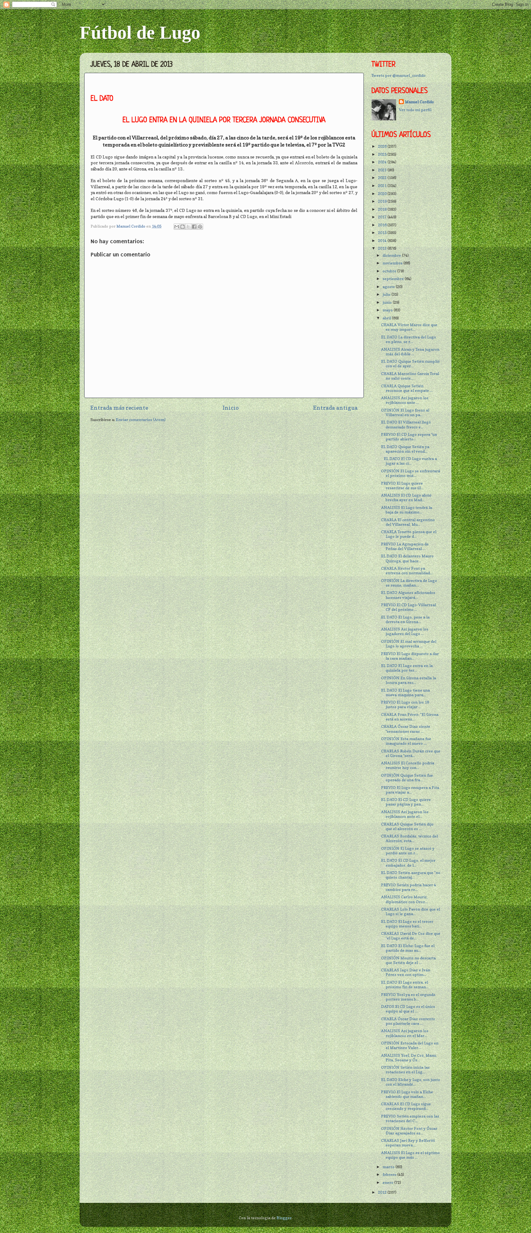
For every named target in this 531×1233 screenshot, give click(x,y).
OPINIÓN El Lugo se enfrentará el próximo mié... (410, 473)
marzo (389, 1167)
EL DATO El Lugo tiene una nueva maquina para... (405, 692)
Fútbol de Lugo (140, 32)
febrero (390, 1174)
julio (387, 294)
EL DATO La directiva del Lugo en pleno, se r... (408, 339)
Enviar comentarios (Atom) (141, 419)
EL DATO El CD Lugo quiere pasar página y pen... (406, 801)
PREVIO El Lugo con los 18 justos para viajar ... (405, 704)
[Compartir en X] (188, 227)
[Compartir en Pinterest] (200, 227)
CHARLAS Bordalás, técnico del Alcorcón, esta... (409, 838)
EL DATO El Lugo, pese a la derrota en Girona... (405, 619)
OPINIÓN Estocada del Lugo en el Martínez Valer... (410, 1045)
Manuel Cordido (419, 101)
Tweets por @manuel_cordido (399, 75)
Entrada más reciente (119, 407)
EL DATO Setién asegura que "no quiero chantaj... (410, 875)
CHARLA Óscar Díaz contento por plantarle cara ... (408, 1021)
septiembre (394, 278)
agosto (389, 286)
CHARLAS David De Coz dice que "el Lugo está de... (410, 935)
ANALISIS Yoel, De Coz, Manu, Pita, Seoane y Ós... (409, 1057)
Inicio (230, 407)
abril (387, 318)
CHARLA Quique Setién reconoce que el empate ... (407, 388)
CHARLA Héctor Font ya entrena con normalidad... (407, 570)
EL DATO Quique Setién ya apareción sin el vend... (405, 449)
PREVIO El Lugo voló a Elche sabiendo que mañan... (407, 1094)
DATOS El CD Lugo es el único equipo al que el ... (408, 1008)
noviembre (393, 263)
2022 (382, 177)
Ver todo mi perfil (415, 109)
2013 (382, 248)
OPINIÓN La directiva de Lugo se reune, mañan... (409, 582)
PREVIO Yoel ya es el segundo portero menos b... (408, 996)
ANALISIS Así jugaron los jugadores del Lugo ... (404, 631)
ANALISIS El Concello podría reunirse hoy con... (407, 765)
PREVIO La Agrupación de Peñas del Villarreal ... (405, 546)
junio (388, 302)
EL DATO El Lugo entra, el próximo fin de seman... (405, 984)
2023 (382, 170)
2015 (382, 232)
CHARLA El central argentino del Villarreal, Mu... (408, 522)
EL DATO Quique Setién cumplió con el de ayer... (410, 363)
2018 (382, 209)
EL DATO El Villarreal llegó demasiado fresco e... (406, 424)
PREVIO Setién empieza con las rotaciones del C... (410, 1118)
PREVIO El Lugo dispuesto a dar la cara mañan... (410, 656)
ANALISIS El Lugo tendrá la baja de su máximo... (406, 509)
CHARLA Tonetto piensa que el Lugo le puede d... (408, 534)
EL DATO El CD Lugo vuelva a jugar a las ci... (409, 461)
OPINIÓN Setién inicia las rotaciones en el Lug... (405, 1069)
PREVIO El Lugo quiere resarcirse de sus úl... (402, 485)
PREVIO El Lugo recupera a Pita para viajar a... (410, 789)
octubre (390, 271)
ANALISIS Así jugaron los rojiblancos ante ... (404, 400)
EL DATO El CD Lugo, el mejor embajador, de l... (408, 862)
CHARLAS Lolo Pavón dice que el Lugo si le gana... (410, 911)
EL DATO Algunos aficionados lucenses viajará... (408, 594)
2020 (382, 193)
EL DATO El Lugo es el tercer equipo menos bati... (407, 923)
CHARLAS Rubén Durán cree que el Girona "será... (410, 753)
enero (388, 1182)
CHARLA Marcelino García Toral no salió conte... (410, 375)
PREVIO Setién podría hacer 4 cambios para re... (408, 887)
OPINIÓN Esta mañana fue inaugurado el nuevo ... (406, 741)
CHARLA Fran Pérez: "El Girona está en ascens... (410, 716)
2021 (382, 185)
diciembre (392, 255)
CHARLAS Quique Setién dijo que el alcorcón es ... (407, 826)
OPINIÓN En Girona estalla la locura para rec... (408, 680)
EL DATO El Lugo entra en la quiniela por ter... (407, 668)
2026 (382, 146)
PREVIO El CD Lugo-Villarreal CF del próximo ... (408, 607)
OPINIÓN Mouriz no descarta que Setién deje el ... (408, 960)
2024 (382, 162)
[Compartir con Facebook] (194, 227)
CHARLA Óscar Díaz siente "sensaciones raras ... (405, 728)
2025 (382, 154)
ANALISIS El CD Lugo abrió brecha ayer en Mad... (406, 497)
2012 (382, 1192)
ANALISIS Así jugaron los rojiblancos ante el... (404, 814)
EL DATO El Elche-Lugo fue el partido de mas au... (408, 948)
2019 (382, 201)
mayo (388, 310)
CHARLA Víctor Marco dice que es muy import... (409, 327)
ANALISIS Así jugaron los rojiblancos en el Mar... (404, 1033)
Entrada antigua (335, 407)
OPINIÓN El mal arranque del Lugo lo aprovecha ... (408, 643)
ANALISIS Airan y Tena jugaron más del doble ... (410, 351)
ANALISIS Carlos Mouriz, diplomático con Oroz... (404, 899)
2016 (382, 225)
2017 (382, 217)
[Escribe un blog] (182, 227)
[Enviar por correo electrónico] (177, 227)
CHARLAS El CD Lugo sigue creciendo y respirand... (406, 1106)
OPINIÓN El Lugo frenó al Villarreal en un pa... (405, 412)
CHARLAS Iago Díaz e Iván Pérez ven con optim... (405, 972)
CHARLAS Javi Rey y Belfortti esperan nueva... (408, 1142)
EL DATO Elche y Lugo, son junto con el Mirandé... (410, 1082)
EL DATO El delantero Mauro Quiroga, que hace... (407, 558)
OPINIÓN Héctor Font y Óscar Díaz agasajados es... (409, 1130)
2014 (382, 240)
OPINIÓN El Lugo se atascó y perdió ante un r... (408, 850)
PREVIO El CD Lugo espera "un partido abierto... (409, 436)
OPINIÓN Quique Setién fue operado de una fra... (407, 777)
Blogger (284, 1217)
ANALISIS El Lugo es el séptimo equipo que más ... (410, 1155)
